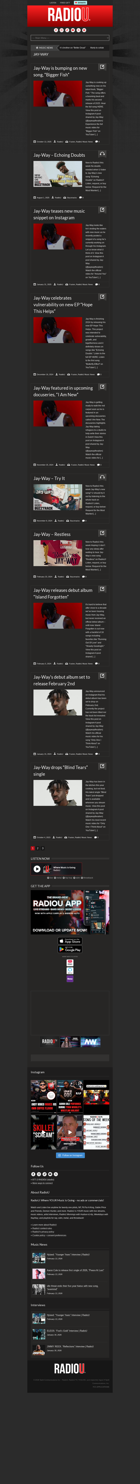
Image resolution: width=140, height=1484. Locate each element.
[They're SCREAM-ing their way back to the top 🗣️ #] (44, 1132)
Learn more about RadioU (44, 1225)
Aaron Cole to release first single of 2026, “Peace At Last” (75, 1270)
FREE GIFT (65, 3)
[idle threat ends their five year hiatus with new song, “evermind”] (38, 1289)
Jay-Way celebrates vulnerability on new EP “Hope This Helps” (63, 304)
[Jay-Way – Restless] (101, 533)
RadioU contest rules (42, 1228)
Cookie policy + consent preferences (49, 1235)
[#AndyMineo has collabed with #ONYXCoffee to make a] (44, 1097)
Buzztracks (72, 198)
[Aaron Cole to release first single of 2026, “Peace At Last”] (38, 1274)
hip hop (68, 878)
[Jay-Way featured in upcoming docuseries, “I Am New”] (101, 387)
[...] (95, 134)
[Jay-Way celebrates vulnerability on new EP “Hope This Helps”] (101, 297)
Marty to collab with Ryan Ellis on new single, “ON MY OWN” (88, 48)
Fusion (72, 142)
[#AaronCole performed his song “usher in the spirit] (70, 1097)
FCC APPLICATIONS (101, 1387)
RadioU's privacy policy (43, 1232)
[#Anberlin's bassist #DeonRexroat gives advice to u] (70, 1132)
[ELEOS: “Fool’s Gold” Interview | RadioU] (38, 1334)
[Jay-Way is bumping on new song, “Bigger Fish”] (101, 67)
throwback (88, 878)
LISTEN (53, 3)
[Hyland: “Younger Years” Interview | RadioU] (38, 1258)
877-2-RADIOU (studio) (43, 1179)
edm (77, 878)
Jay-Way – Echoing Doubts (59, 155)
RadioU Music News (84, 142)
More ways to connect (42, 1183)
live (51, 878)
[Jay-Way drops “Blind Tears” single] (101, 766)
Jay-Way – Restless (52, 534)
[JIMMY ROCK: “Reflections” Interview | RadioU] (38, 1350)
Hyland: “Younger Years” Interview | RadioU (68, 1254)
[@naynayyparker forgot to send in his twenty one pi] (96, 1132)
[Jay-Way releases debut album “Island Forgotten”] (101, 589)
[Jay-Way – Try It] (101, 477)
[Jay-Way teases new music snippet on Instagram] (101, 210)
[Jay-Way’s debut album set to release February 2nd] (101, 676)
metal (59, 878)
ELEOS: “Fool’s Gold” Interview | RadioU (67, 1331)
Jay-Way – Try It (49, 478)
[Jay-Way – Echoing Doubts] (101, 154)
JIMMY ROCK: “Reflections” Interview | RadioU (70, 1346)
